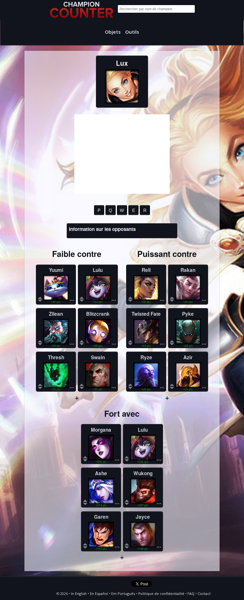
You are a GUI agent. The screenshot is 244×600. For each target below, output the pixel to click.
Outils (132, 32)
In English (79, 593)
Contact (204, 593)
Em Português (123, 593)
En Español (99, 593)
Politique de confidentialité (161, 593)
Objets (113, 32)
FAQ (190, 593)
